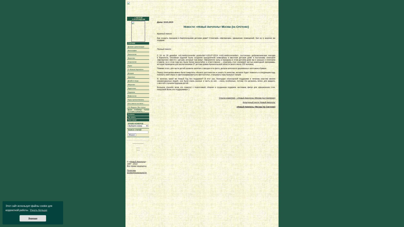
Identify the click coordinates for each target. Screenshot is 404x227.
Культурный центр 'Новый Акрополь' (259, 102)
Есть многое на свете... (136, 103)
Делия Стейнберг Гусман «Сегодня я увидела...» (138, 110)
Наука (130, 66)
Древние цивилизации (136, 47)
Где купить (132, 117)
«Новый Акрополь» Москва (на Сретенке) (256, 107)
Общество (131, 84)
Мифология (132, 96)
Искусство (131, 58)
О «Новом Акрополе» (136, 69)
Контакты (131, 114)
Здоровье (131, 77)
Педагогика (132, 88)
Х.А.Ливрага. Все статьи (137, 107)
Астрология (132, 62)
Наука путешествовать (136, 100)
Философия (132, 50)
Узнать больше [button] (38, 210)
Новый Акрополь (137, 162)
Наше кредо (132, 120)
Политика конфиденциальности (137, 171)
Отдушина (131, 92)
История (131, 73)
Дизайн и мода (133, 81)
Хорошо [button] (32, 218)
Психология (132, 54)
